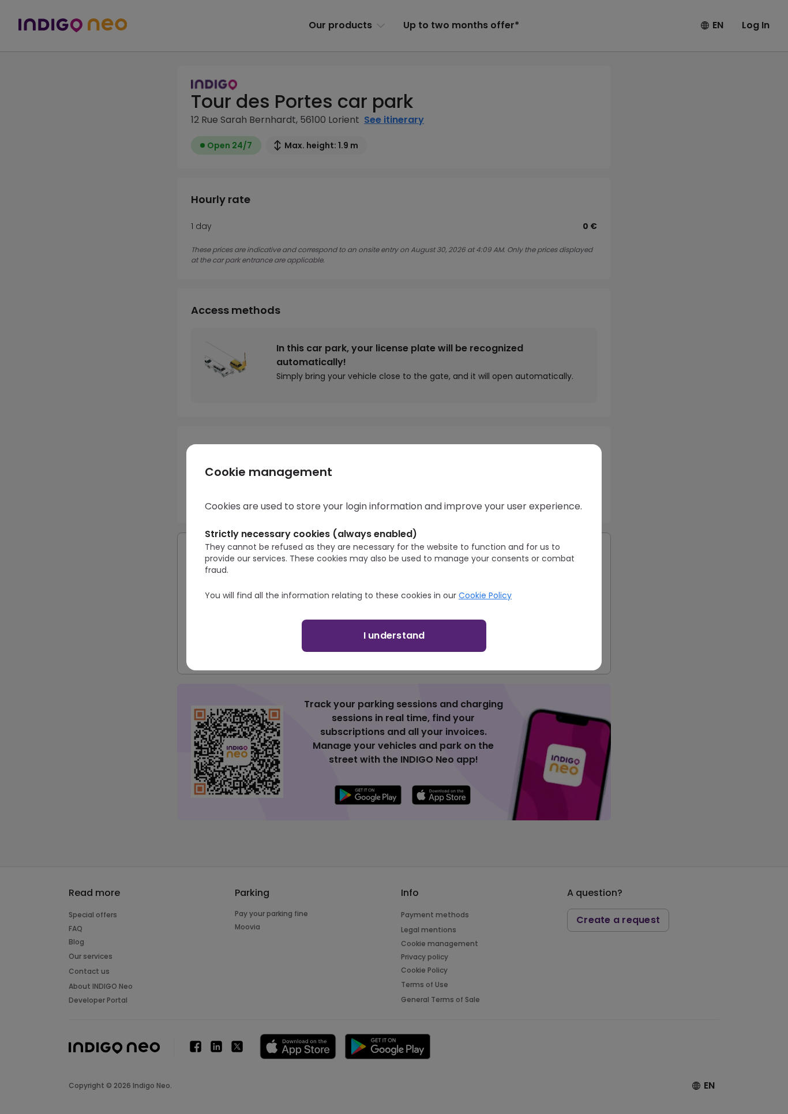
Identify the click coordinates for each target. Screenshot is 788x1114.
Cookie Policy (485, 595)
